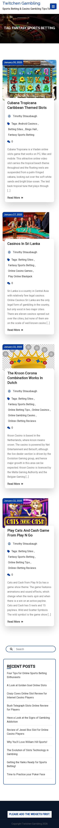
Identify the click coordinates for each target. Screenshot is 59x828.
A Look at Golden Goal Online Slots (27, 685)
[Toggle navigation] (53, 6)
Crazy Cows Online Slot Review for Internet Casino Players (27, 695)
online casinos (40, 409)
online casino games (20, 270)
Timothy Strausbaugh (24, 116)
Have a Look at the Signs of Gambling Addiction (28, 719)
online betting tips (19, 409)
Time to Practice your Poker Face (26, 774)
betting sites (15, 129)
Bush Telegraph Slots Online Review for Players (27, 707)
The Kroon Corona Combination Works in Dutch (25, 378)
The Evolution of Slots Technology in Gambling (28, 752)
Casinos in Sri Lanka (23, 244)
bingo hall (31, 129)
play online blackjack (20, 276)
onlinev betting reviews (22, 421)
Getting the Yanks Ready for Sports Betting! (27, 764)
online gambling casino (21, 415)
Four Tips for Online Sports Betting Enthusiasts (27, 675)
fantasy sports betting (21, 134)
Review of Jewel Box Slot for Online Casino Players (27, 731)
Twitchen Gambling (21, 3)
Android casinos (27, 123)
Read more (14, 197)
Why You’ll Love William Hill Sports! (27, 742)
